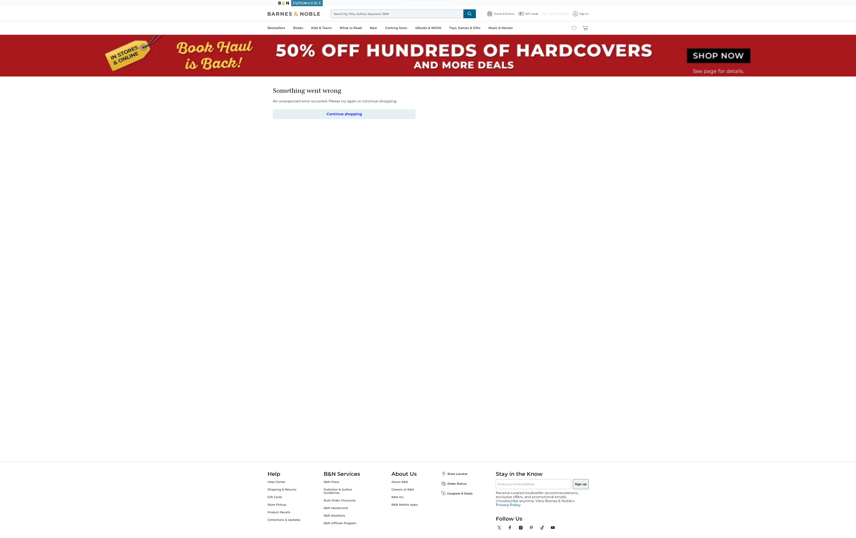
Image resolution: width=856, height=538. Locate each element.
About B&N (399, 482)
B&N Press (336, 482)
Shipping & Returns (290, 489)
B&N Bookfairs (339, 515)
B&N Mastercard (340, 508)
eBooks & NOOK (437, 28)
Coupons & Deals (455, 493)
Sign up (570, 484)
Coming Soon (405, 28)
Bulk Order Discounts (344, 500)
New (382, 28)
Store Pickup (285, 504)
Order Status (452, 483)
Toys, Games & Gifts (473, 28)
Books (307, 28)
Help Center (285, 482)
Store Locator (453, 474)
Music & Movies (509, 28)
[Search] (475, 13)
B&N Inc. (397, 497)
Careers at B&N (402, 489)
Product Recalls (287, 512)
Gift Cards (283, 497)
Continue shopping (344, 113)
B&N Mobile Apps (404, 504)
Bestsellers (285, 28)
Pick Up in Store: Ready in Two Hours (428, 3)
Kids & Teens (330, 28)
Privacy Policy (508, 501)
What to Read (359, 28)
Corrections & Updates (292, 520)
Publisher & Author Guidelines (342, 491)
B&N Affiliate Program (344, 523)
